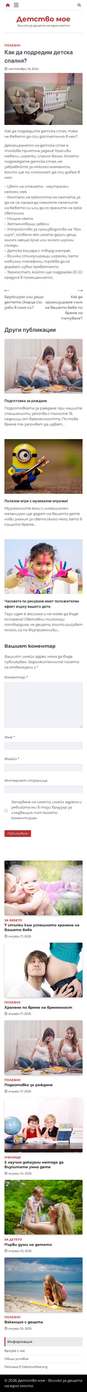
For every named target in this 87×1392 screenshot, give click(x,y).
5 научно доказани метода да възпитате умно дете (34, 1164)
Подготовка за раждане (25, 400)
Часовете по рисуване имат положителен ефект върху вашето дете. (41, 604)
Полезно (12, 45)
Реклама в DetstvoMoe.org (26, 1367)
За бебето (13, 920)
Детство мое (43, 19)
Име (9, 737)
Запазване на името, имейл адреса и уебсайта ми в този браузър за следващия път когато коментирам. (46, 810)
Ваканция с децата (23, 1322)
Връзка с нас (14, 1351)
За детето (13, 1239)
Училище (12, 1157)
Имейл (11, 759)
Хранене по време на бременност (38, 1007)
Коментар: (16, 677)
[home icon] (7, 5)
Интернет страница (25, 780)
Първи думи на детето (28, 1245)
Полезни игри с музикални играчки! (36, 501)
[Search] (79, 5)
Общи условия (16, 1359)
